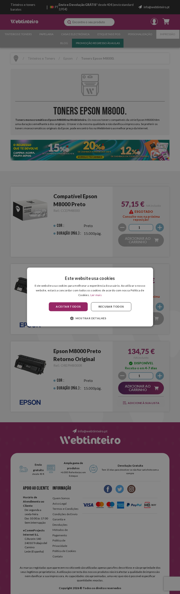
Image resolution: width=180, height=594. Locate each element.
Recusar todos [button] (111, 306)
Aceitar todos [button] (68, 306)
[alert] (90, 297)
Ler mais (96, 295)
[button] (90, 318)
